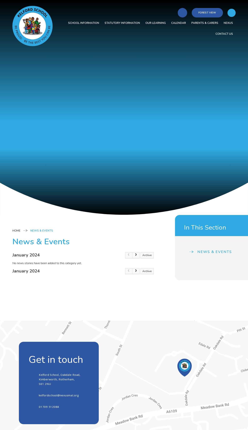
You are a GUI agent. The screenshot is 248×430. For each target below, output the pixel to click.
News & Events (41, 230)
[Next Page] (136, 255)
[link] (128, 255)
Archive (147, 255)
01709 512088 (49, 407)
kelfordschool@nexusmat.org (59, 395)
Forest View (207, 12)
